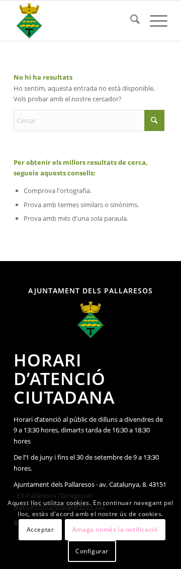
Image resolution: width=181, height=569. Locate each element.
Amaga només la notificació (115, 529)
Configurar (92, 551)
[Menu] (153, 21)
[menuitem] (130, 21)
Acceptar (40, 529)
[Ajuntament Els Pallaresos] (75, 21)
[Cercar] (130, 21)
